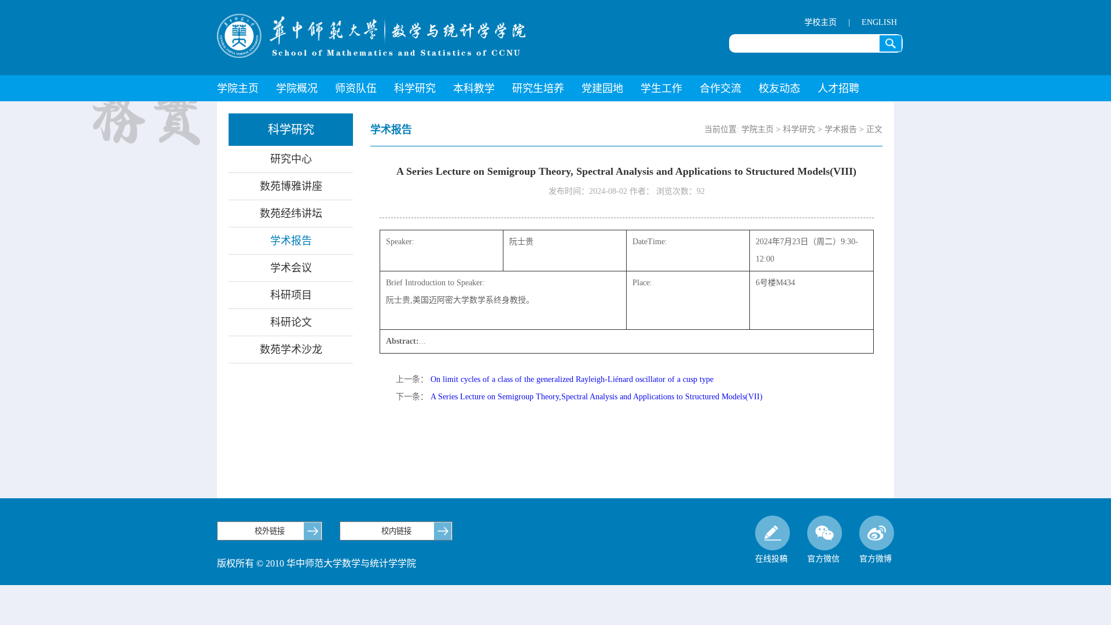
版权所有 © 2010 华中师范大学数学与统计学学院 (316, 563)
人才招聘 (838, 88)
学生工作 (661, 88)
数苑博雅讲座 (291, 186)
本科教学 (474, 88)
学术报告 (291, 241)
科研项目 (291, 295)
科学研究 (415, 88)
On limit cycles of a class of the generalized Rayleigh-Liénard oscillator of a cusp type (572, 379)
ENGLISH (879, 22)
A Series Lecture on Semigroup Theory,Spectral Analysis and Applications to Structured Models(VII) (597, 396)
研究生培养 (538, 88)
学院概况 (297, 88)
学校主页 (820, 22)
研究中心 (291, 159)
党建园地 (602, 88)
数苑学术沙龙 (291, 349)
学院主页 (238, 88)
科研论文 (291, 322)
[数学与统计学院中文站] (371, 36)
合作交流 (720, 88)
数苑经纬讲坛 (291, 213)
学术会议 (291, 268)
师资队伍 (356, 88)
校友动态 (779, 88)
